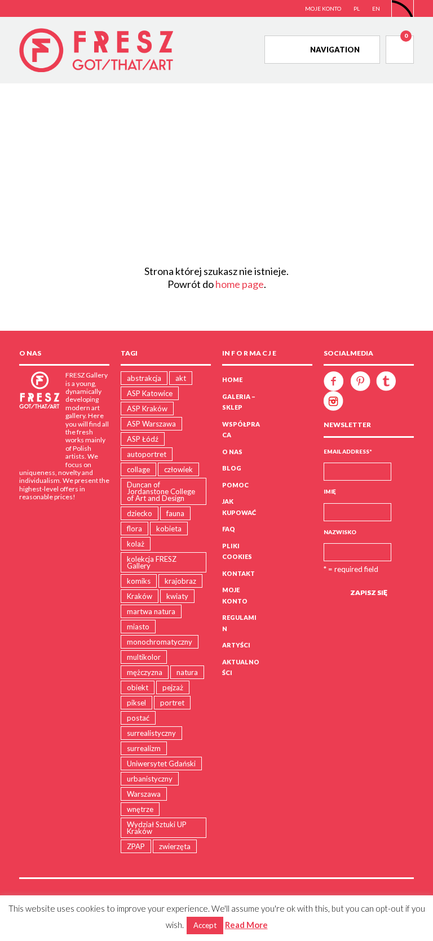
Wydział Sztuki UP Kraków (157, 828)
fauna (175, 513)
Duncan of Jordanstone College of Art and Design (161, 491)
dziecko (139, 513)
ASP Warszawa (151, 423)
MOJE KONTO (323, 8)
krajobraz (180, 580)
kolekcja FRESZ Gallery (151, 562)
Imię (330, 491)
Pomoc (235, 485)
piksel (136, 702)
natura (187, 672)
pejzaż (172, 687)
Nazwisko (340, 532)
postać (138, 717)
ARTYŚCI (236, 645)
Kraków (139, 596)
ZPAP (136, 846)
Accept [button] (204, 925)
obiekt (137, 687)
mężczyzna (144, 672)
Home (232, 379)
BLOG (231, 468)
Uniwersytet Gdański (161, 763)
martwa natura (151, 611)
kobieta (169, 528)
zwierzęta (175, 846)
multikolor (144, 657)
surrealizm (144, 748)
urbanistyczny (150, 778)
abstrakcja (144, 378)
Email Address (348, 451)
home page (239, 284)
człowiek (178, 469)
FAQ (228, 528)
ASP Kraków (147, 408)
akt (180, 378)
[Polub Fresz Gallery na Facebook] (336, 380)
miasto (138, 626)
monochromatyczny (159, 641)
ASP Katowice (150, 393)
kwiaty (177, 596)
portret (172, 702)
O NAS (232, 451)
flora (134, 528)
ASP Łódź (142, 438)
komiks (139, 580)
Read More (246, 925)
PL (357, 8)
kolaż (135, 543)
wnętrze (140, 809)
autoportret (146, 454)
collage (138, 469)
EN (376, 8)
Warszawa (144, 793)
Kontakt (238, 573)
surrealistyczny (151, 733)
